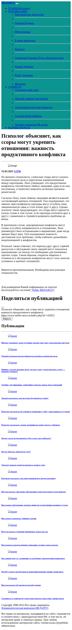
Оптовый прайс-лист (27, 90)
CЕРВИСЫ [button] (14, 87)
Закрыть (7, 319)
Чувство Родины (24, 23)
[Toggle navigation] (17, 3)
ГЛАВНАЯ (19, 8)
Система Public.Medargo (28, 116)
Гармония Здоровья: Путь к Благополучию (39, 57)
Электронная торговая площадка (33, 107)
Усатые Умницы (24, 66)
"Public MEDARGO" (43, 290)
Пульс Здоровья (24, 75)
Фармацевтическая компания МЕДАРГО (24, 608)
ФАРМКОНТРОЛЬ (19, 127)
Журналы (20, 84)
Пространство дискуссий (29, 14)
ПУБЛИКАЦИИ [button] (17, 11)
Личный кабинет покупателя (31, 98)
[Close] (2, 307)
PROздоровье (22, 31)
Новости (20, 49)
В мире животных (25, 40)
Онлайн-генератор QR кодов (31, 124)
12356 (17, 171)
